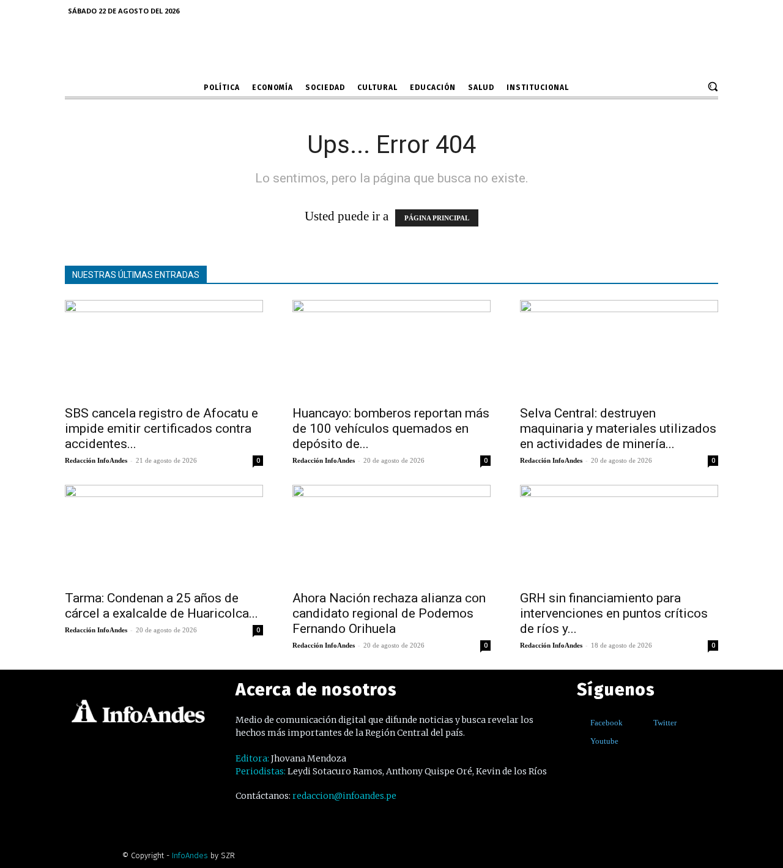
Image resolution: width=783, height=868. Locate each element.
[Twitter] (644, 722)
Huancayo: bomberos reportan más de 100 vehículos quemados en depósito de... (390, 428)
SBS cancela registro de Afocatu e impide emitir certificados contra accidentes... (161, 428)
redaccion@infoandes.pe (344, 795)
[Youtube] (581, 741)
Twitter (665, 722)
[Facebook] (581, 722)
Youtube (604, 741)
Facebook (606, 722)
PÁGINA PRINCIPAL (436, 218)
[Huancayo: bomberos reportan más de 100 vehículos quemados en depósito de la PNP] (391, 349)
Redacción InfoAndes (96, 460)
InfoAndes (190, 855)
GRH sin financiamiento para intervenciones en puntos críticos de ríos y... (614, 613)
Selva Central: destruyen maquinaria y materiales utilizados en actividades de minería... (618, 428)
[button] (712, 86)
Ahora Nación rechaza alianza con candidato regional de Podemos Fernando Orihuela (389, 613)
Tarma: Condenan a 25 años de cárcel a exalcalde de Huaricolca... (161, 606)
